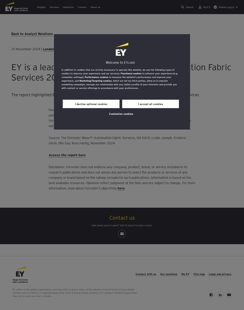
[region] (122, 82)
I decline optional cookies (91, 104)
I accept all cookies (150, 104)
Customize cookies (121, 113)
